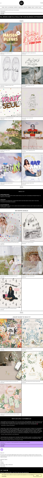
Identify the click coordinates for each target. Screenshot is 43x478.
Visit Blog (2, 463)
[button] (40, 3)
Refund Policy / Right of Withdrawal (6, 464)
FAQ (1, 460)
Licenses (1, 462)
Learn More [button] (4, 476)
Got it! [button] (37, 475)
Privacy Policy (2, 465)
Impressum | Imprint (3, 459)
